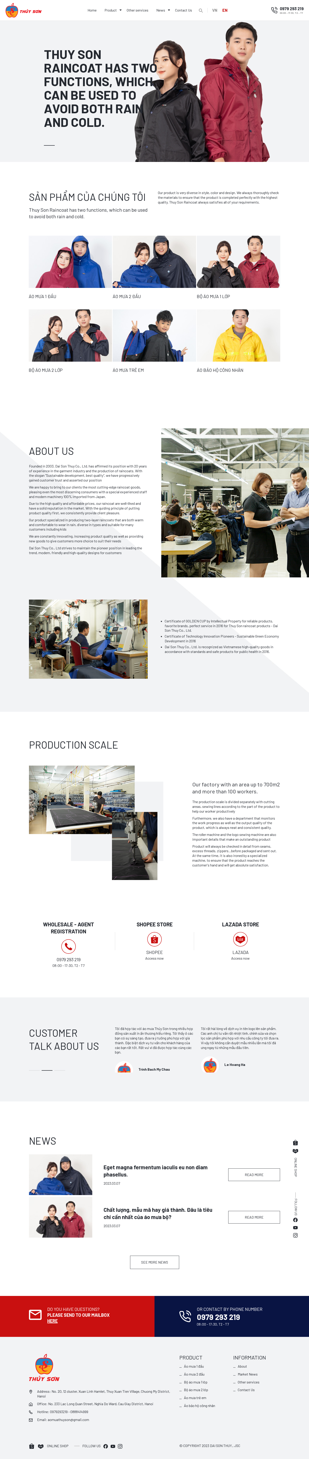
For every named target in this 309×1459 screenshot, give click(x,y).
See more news (154, 1262)
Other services (137, 10)
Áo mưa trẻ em (195, 1397)
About (242, 1366)
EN (225, 10)
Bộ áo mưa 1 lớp (195, 1382)
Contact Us (183, 10)
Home (92, 10)
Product (111, 10)
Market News (248, 1374)
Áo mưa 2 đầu (194, 1374)
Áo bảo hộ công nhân (199, 1405)
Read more (254, 1174)
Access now (154, 958)
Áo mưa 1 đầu (194, 1366)
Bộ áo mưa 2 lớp (196, 1390)
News (160, 10)
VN (214, 10)
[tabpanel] (154, 91)
